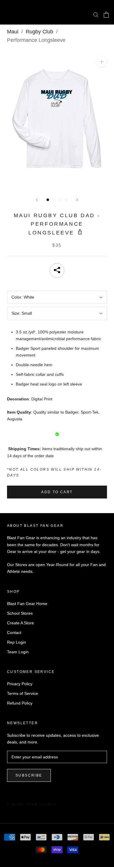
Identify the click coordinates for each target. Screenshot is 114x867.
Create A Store (20, 623)
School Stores (20, 613)
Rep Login (16, 642)
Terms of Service (22, 693)
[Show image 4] (66, 199)
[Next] (77, 199)
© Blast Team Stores (31, 804)
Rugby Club (39, 32)
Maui (12, 32)
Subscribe (28, 775)
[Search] (96, 14)
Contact (14, 632)
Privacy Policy (19, 683)
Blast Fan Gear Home (27, 603)
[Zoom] (101, 61)
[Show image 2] (54, 199)
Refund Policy (19, 703)
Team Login (18, 652)
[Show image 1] (47, 199)
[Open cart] (106, 15)
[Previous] (37, 199)
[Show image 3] (60, 199)
